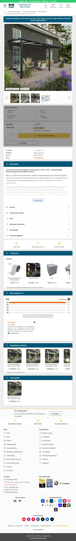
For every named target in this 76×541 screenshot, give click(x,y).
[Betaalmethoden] (55, 505)
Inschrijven (55, 413)
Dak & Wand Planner (13, 459)
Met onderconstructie (29, 12)
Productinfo (14, 164)
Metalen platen (47, 433)
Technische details (17, 213)
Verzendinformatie (12, 463)
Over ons (9, 470)
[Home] (4, 12)
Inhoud (12, 207)
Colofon (26, 526)
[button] (5, 6)
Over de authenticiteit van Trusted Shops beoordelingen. (38, 316)
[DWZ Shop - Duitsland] (20, 501)
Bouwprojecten (11, 448)
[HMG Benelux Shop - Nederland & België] (15, 501)
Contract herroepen (61, 526)
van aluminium (42, 12)
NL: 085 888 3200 (12, 487)
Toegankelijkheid (38, 530)
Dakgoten (45, 463)
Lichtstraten (46, 452)
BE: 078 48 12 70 (12, 490)
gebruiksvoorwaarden (48, 315)
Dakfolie (45, 459)
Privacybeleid (35, 526)
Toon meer (38, 200)
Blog (8, 437)
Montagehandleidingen (14, 452)
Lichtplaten (46, 437)
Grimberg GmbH (11, 479)
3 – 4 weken (37, 150)
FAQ (11, 218)
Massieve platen (48, 444)
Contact (9, 467)
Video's (9, 440)
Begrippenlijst (11, 444)
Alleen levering (38, 153)
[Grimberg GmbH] (25, 501)
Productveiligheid (16, 235)
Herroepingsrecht (46, 526)
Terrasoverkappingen (14, 12)
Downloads (14, 230)
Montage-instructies (17, 224)
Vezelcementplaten (49, 448)
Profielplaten (46, 440)
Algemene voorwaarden (15, 526)
